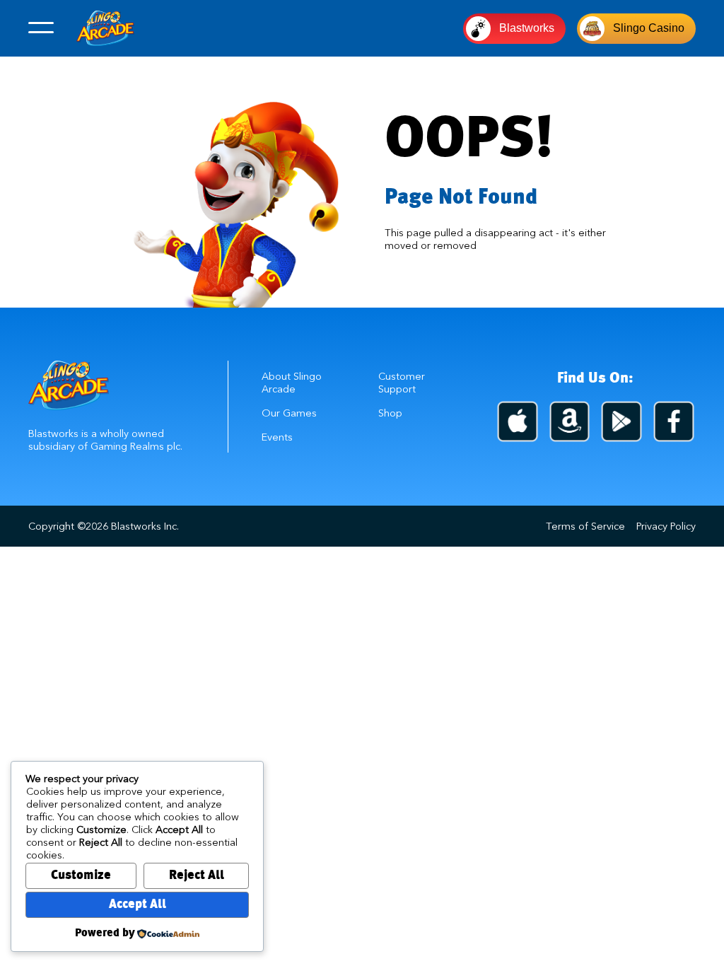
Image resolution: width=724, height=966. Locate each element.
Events (277, 437)
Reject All (196, 876)
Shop (390, 413)
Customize (81, 876)
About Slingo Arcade (292, 382)
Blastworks (526, 28)
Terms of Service (585, 526)
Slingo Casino (648, 28)
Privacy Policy (666, 526)
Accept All (137, 905)
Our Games (289, 413)
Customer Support (401, 382)
